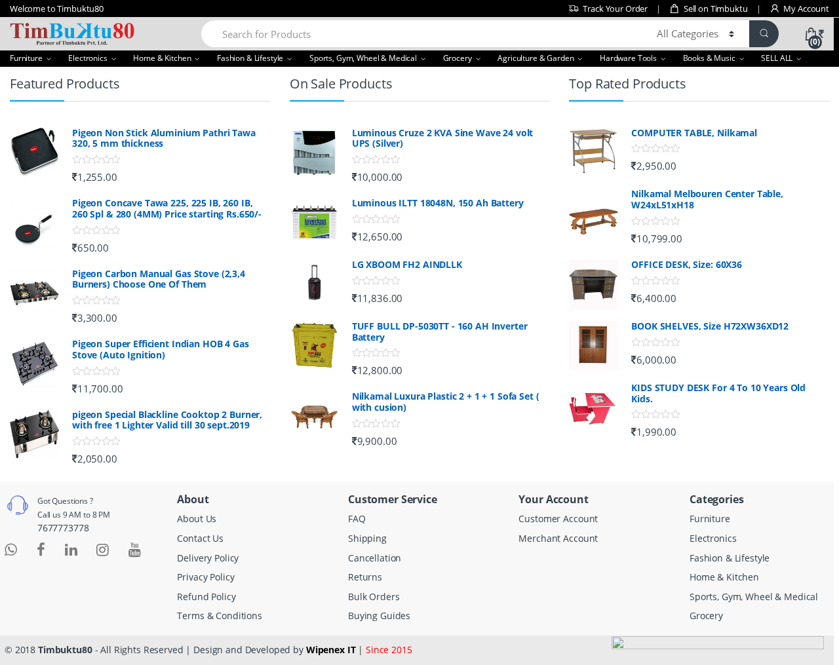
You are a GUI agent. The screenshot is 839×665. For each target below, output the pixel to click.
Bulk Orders (373, 596)
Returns (365, 577)
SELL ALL (776, 58)
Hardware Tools (628, 58)
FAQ (357, 518)
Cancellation (374, 558)
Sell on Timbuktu (716, 8)
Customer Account (558, 518)
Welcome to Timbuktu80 (57, 8)
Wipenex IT (331, 649)
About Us (196, 518)
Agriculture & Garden (536, 58)
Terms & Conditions (219, 615)
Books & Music (709, 58)
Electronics (87, 58)
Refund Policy (206, 596)
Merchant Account (558, 538)
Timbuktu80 (65, 649)
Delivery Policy (208, 558)
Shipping (367, 538)
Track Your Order (615, 8)
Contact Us (200, 538)
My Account (806, 8)
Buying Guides (379, 615)
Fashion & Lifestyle (250, 58)
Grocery (457, 58)
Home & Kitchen (162, 58)
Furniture (26, 58)
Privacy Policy (205, 577)
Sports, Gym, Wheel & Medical (363, 58)
